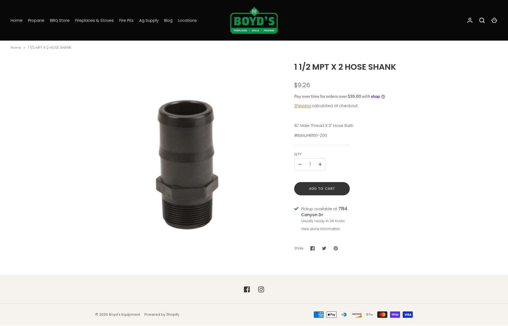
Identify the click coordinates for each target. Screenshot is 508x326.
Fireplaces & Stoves (94, 20)
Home (16, 20)
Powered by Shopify (161, 314)
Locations (187, 20)
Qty (298, 154)
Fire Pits (126, 20)
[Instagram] (261, 289)
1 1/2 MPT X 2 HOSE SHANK (49, 47)
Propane (36, 20)
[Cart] (494, 20)
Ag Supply (148, 20)
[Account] (470, 20)
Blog (168, 20)
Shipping (302, 105)
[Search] (482, 20)
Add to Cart (322, 188)
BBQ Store (60, 20)
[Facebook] (247, 289)
